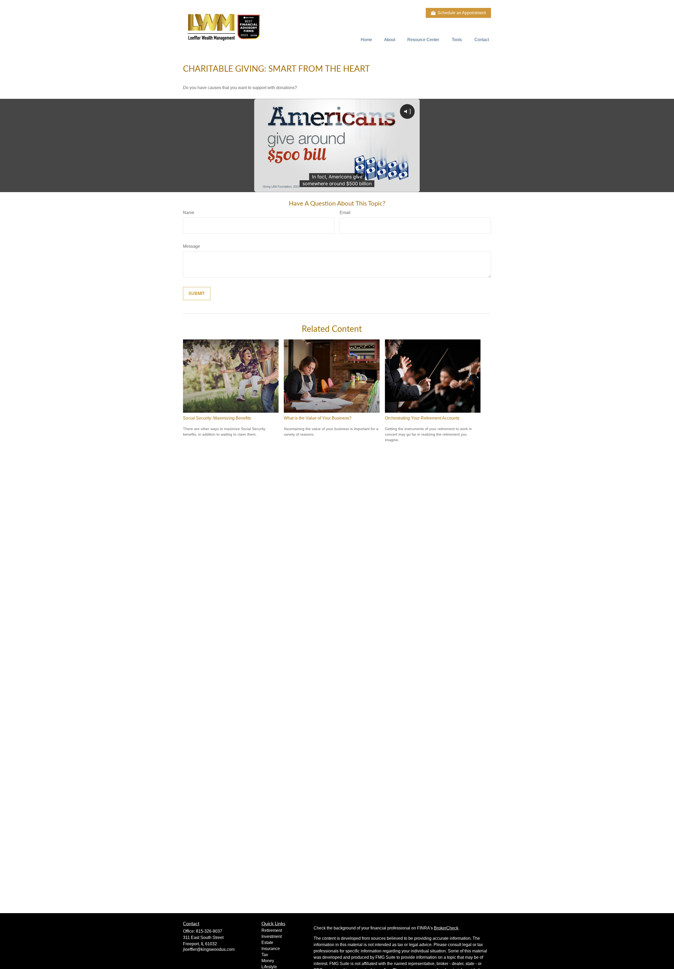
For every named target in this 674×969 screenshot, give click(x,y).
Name (188, 212)
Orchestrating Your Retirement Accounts (422, 418)
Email (345, 212)
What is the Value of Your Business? (317, 418)
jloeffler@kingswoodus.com (209, 949)
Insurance (270, 948)
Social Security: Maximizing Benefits (217, 418)
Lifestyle (269, 967)
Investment (271, 936)
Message (191, 246)
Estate (267, 942)
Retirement (271, 930)
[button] (366, 39)
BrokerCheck (446, 928)
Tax (264, 954)
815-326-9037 (209, 931)
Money (267, 960)
